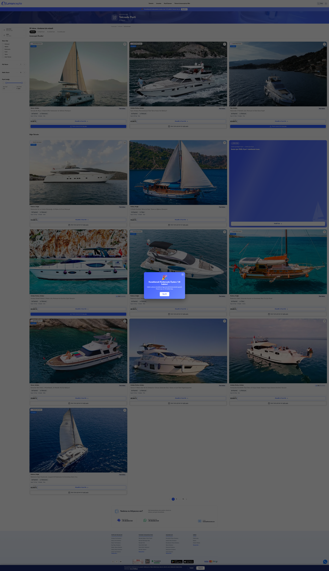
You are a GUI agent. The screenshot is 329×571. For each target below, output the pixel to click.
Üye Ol (165, 294)
